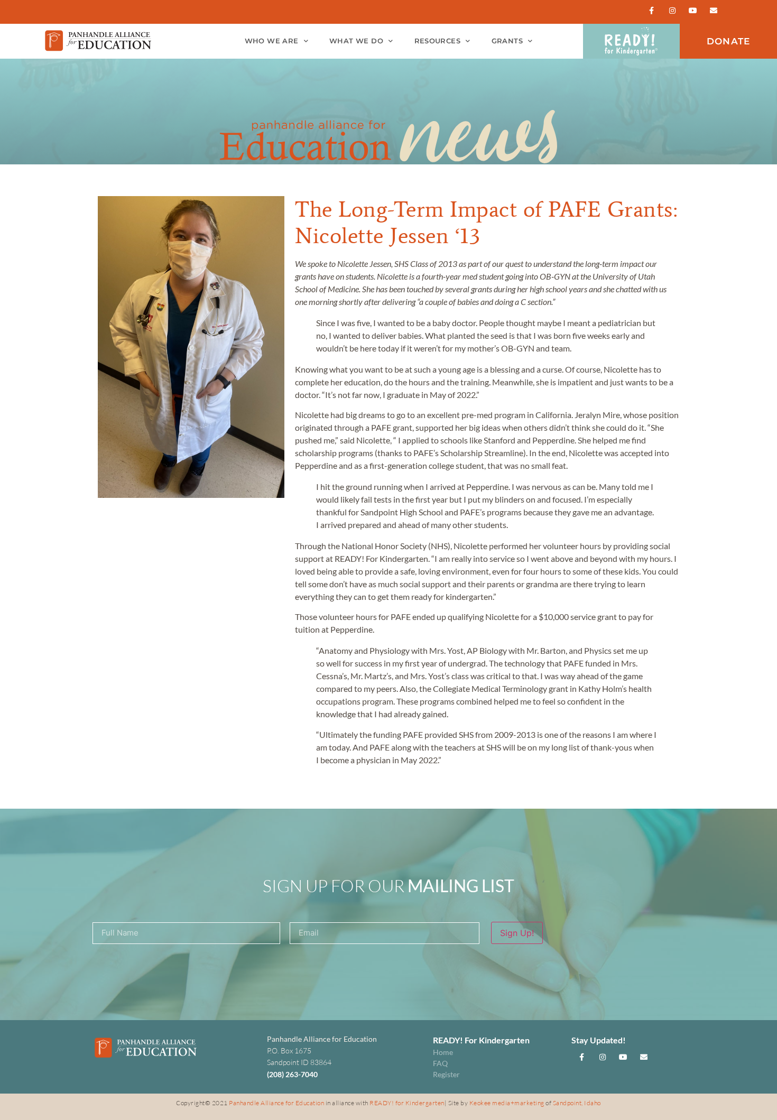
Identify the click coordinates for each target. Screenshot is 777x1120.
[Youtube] (693, 10)
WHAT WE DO (356, 41)
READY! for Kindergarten (407, 1103)
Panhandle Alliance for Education (276, 1103)
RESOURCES (437, 41)
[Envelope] (714, 10)
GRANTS (507, 41)
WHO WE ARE (272, 41)
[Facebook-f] (651, 10)
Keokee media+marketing (507, 1103)
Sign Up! (517, 933)
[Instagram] (672, 10)
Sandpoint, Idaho (577, 1103)
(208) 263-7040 (292, 1074)
